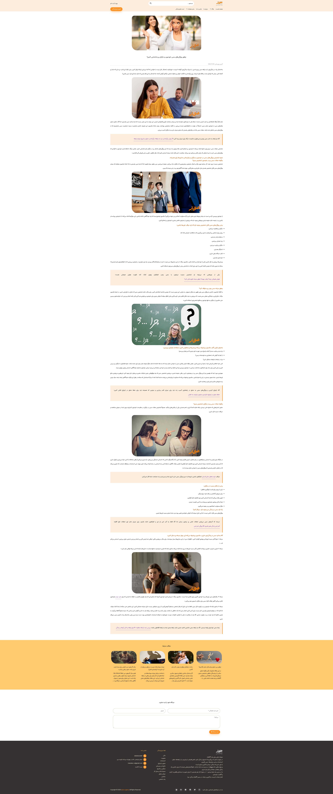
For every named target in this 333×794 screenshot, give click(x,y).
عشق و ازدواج (161, 763)
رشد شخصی (162, 779)
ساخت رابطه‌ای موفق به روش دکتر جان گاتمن (125, 668)
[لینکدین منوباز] (181, 789)
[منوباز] (219, 3)
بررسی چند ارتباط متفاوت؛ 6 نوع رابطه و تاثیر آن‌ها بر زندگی (133, 628)
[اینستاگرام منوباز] (199, 789)
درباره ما (206, 9)
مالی (164, 755)
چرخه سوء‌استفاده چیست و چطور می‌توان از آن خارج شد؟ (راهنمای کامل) (209, 668)
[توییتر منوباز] (194, 789)
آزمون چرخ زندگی (116, 9)
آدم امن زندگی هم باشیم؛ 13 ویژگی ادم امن (207, 526)
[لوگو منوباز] (219, 752)
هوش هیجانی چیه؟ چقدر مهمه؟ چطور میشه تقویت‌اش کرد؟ (202, 279)
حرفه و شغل (162, 774)
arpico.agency (125, 790)
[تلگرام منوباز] (185, 789)
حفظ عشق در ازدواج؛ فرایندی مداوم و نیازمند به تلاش (204, 394)
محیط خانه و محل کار (159, 771)
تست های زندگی (180, 9)
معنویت (163, 758)
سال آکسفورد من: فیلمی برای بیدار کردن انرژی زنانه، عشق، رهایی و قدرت (182, 668)
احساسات (162, 761)
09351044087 (138, 756)
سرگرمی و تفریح (161, 769)
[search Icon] (151, 3)
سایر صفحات (191, 9)
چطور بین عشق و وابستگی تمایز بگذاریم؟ (153, 667)
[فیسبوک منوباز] (190, 789)
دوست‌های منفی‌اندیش (208, 476)
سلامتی (163, 776)
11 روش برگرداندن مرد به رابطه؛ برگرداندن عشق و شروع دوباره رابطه (153, 139)
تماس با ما (199, 9)
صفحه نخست (219, 9)
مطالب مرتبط (167, 646)
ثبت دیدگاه (215, 732)
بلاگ (212, 9)
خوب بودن (118, 597)
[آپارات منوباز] (176, 789)
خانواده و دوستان (160, 766)
